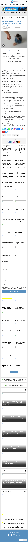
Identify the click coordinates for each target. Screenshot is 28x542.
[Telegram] (6, 132)
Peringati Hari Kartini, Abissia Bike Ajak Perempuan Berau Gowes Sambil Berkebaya (20, 168)
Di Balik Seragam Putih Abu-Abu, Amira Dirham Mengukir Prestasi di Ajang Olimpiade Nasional (20, 243)
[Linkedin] (12, 129)
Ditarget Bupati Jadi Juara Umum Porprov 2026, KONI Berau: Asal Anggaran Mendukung (15, 514)
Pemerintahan (5, 28)
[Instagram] (14, 129)
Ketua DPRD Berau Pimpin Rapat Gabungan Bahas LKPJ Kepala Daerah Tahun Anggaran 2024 (20, 149)
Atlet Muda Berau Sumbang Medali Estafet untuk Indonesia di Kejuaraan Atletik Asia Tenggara (14, 522)
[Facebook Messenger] (20, 129)
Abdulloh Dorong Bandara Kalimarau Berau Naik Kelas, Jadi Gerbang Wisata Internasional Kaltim (7, 159)
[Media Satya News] (14, 1)
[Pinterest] (3, 132)
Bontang (15, 27)
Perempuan (15, 135)
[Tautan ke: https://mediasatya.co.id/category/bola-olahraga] (25, 491)
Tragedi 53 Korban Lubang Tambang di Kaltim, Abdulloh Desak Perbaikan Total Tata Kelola (7, 231)
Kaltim (18, 27)
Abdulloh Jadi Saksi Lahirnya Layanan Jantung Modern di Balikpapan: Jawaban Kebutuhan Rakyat (7, 164)
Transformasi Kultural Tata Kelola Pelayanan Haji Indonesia (7, 243)
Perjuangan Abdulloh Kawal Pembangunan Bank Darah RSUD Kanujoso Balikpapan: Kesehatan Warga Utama (20, 177)
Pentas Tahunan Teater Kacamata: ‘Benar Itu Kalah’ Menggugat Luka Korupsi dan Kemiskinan (7, 220)
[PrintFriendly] (3, 129)
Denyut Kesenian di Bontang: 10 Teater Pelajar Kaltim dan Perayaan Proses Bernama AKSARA (6, 181)
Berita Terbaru (5, 27)
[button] (23, 540)
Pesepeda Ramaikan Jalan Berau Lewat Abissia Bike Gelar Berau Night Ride (19, 181)
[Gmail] (23, 129)
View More (14, 372)
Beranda (4, 17)
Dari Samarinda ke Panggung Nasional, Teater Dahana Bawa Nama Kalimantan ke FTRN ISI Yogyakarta (20, 209)
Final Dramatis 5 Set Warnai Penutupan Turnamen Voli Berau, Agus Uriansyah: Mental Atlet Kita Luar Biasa (13, 518)
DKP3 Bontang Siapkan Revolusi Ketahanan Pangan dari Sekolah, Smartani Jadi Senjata (20, 164)
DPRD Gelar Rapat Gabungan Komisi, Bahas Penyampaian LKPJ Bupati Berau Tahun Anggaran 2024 (7, 149)
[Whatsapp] (9, 129)
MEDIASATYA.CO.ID (5, 540)
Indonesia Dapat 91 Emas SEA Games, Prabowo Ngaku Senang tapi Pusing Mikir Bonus (14, 510)
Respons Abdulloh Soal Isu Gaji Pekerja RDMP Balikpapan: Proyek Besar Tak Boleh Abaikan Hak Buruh (14, 481)
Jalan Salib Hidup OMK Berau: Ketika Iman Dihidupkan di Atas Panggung (7, 177)
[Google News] (17, 129)
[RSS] (19, 142)
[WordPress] (11, 142)
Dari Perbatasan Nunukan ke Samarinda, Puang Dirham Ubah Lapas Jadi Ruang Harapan (20, 254)
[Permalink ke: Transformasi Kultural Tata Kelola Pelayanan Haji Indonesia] (7, 238)
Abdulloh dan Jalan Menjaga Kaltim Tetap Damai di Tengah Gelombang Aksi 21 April (7, 172)
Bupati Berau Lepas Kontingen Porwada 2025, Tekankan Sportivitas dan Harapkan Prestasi (14, 526)
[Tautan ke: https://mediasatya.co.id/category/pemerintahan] (25, 390)
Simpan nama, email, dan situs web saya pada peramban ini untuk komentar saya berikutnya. (14, 287)
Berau (4, 135)
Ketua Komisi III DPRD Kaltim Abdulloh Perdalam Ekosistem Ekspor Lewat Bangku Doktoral (7, 168)
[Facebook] (6, 129)
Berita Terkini (10, 27)
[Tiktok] (17, 142)
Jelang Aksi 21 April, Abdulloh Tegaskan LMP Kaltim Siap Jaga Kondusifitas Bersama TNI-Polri (20, 172)
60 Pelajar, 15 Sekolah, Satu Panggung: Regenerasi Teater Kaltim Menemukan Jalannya (20, 159)
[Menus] (2, 1)
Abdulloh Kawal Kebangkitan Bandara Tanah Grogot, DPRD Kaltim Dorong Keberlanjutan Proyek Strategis (20, 197)
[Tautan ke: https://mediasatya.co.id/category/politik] (25, 471)
